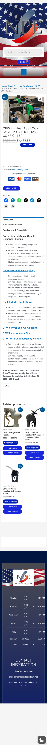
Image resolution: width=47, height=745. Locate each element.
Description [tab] (8, 220)
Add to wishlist (11, 188)
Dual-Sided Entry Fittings (17, 302)
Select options (10, 443)
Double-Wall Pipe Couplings (19, 270)
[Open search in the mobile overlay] (23, 52)
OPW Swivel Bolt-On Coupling (20, 327)
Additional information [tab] (12, 224)
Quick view (12, 448)
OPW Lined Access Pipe (17, 333)
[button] (24, 72)
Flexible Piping (17, 170)
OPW (26, 170)
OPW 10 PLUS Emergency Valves (22, 338)
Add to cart (27, 145)
